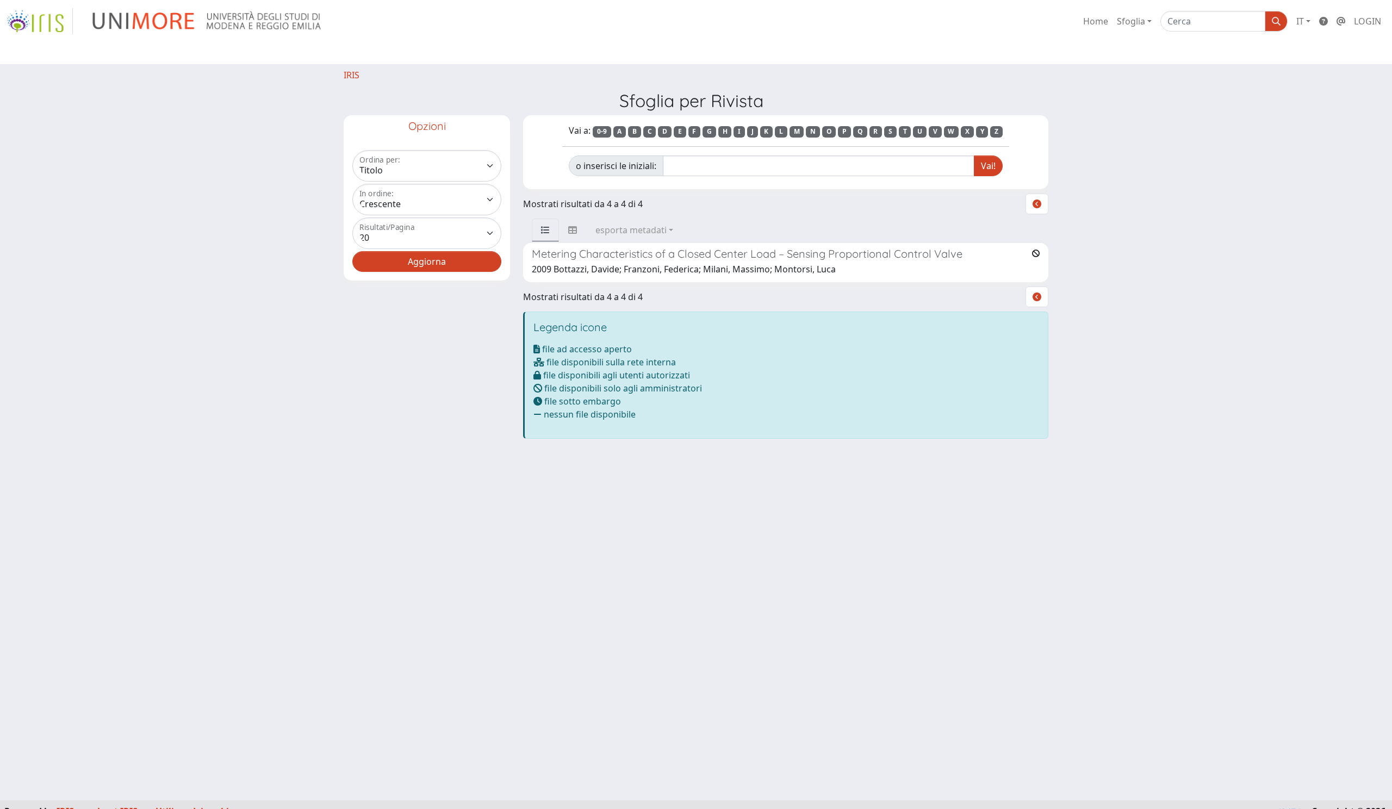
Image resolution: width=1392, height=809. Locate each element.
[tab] (545, 230)
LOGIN (1367, 21)
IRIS (351, 75)
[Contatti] (1341, 21)
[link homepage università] (207, 21)
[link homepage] (40, 21)
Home (1095, 21)
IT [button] (1300, 21)
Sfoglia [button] (1131, 21)
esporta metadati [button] (631, 230)
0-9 (602, 131)
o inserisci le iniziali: (616, 166)
